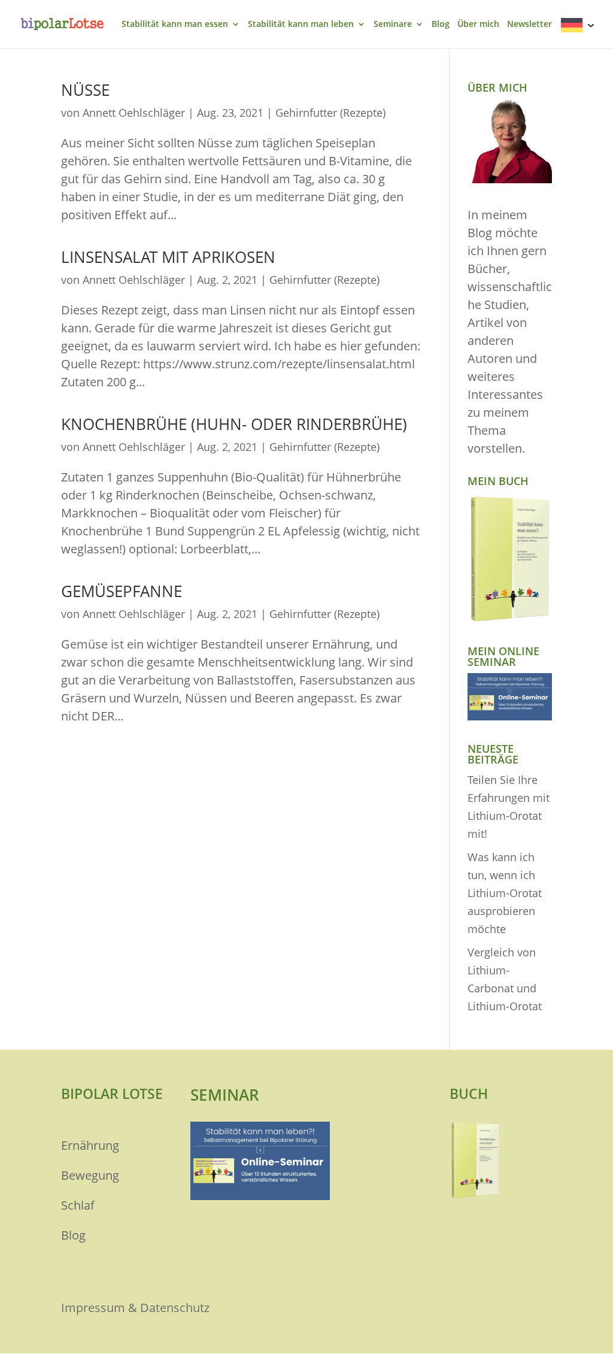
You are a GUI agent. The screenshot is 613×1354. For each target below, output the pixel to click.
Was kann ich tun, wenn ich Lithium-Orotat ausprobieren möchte (505, 893)
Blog (441, 24)
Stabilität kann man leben (301, 24)
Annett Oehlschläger (134, 112)
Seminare (393, 24)
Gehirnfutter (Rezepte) (330, 112)
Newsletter (529, 24)
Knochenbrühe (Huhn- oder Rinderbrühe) (234, 424)
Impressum (93, 1308)
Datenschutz (175, 1308)
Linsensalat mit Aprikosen (168, 257)
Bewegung (90, 1175)
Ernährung (90, 1145)
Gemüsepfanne (121, 591)
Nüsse (85, 90)
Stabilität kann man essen (175, 24)
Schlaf (78, 1205)
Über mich (478, 24)
